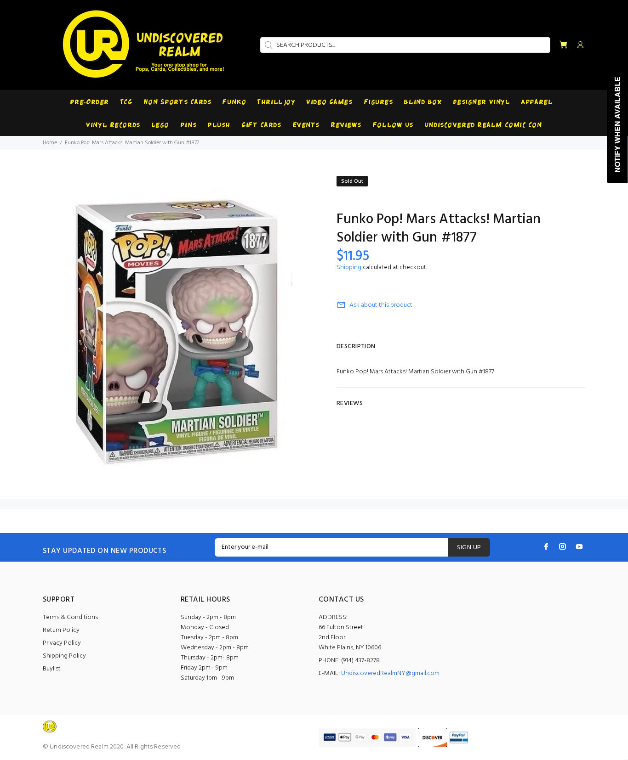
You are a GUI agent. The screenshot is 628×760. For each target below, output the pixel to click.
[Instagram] (563, 546)
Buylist (52, 669)
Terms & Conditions (70, 617)
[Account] (578, 45)
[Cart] (563, 45)
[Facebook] (546, 546)
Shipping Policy (64, 656)
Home (50, 142)
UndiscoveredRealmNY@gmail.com (390, 673)
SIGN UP (469, 547)
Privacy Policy (62, 643)
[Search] (267, 45)
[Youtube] (579, 546)
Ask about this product (380, 305)
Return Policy (61, 630)
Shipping (349, 267)
